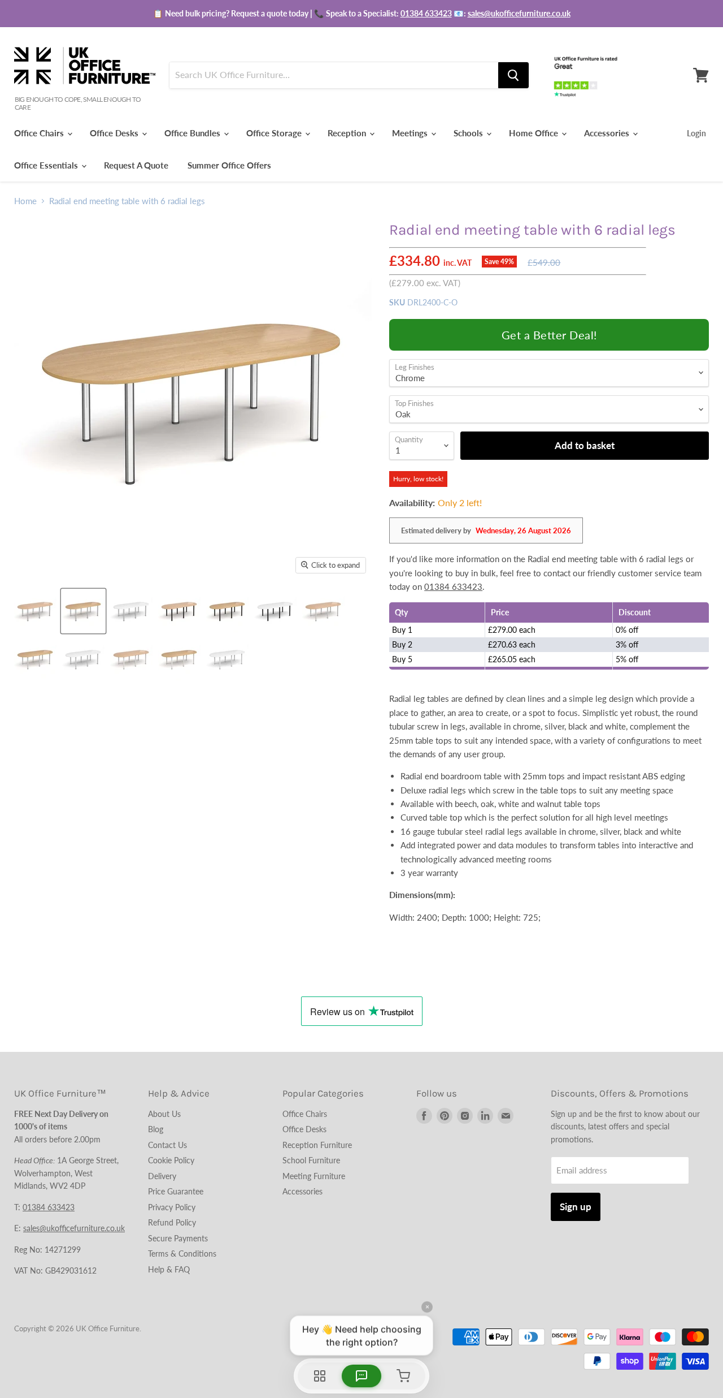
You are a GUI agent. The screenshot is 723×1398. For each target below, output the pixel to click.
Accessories (607, 133)
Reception (348, 133)
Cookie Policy (171, 1160)
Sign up (575, 1207)
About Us (164, 1114)
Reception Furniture (317, 1145)
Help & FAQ (169, 1269)
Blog (155, 1129)
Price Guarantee (175, 1191)
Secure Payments (178, 1238)
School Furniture (311, 1160)
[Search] (513, 75)
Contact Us (167, 1145)
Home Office (534, 133)
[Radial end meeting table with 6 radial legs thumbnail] (35, 611)
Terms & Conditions (182, 1253)
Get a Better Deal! (549, 335)
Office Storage (275, 133)
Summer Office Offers (229, 165)
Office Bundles (193, 133)
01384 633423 (426, 13)
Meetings (411, 133)
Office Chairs (40, 133)
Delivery (162, 1176)
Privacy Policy (171, 1207)
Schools (469, 133)
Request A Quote (136, 165)
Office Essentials (47, 165)
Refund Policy (172, 1222)
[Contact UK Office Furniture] (361, 13)
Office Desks (115, 133)
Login (696, 133)
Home (25, 201)
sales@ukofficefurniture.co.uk (519, 13)
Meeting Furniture (313, 1176)
